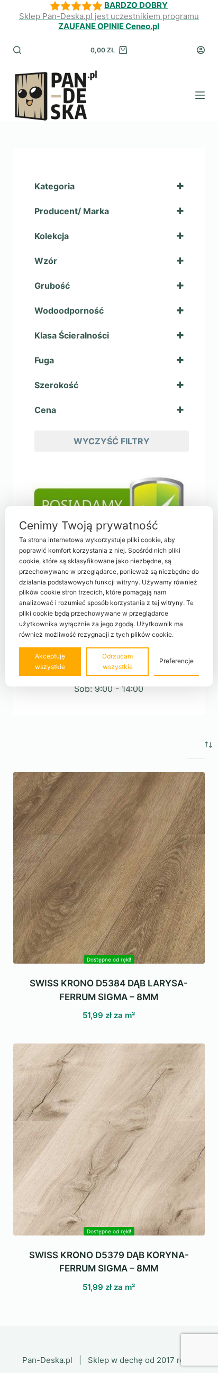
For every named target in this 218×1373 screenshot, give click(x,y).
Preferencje (176, 661)
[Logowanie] (201, 50)
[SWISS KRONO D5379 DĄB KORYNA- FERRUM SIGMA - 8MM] (109, 1139)
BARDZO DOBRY (136, 5)
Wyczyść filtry (112, 441)
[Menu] (200, 95)
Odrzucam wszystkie (117, 661)
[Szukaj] (17, 50)
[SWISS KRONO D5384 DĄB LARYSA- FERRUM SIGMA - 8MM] (109, 868)
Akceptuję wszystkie (50, 661)
